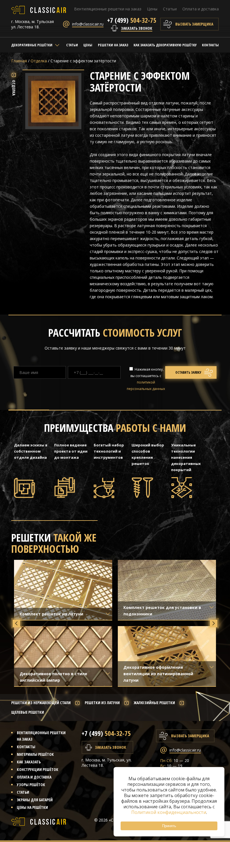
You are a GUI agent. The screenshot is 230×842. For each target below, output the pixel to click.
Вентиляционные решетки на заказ (107, 9)
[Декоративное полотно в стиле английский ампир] (63, 656)
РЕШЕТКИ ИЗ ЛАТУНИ (102, 702)
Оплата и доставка (200, 9)
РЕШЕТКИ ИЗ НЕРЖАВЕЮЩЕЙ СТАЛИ (41, 702)
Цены (152, 9)
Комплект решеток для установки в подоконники (162, 611)
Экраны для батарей (35, 799)
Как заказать (29, 762)
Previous (16, 623)
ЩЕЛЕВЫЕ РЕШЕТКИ (27, 712)
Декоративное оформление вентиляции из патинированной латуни (158, 674)
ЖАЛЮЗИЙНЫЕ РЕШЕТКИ (154, 702)
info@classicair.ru (88, 24)
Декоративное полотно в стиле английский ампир (53, 677)
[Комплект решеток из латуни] (63, 590)
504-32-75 (131, 20)
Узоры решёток (31, 784)
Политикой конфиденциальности (168, 812)
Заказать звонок (136, 28)
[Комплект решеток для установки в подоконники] (167, 590)
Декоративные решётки (31, 44)
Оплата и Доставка (34, 777)
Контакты (210, 44)
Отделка (39, 60)
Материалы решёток (35, 754)
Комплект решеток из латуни (51, 614)
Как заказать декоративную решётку (165, 44)
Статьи (170, 9)
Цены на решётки (32, 807)
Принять (169, 826)
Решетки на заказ (113, 44)
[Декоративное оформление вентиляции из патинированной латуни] (167, 656)
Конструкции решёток (37, 769)
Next (213, 623)
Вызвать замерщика (194, 24)
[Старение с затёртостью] (53, 126)
